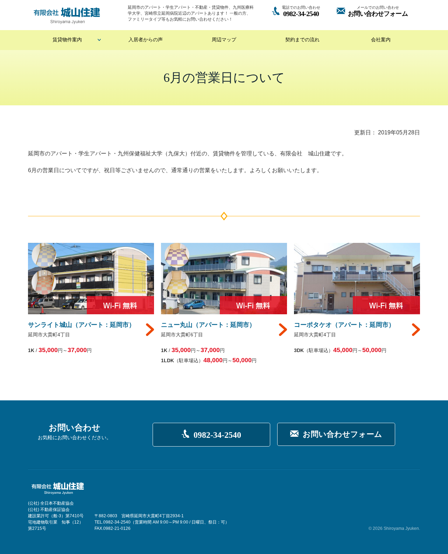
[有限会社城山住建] (67, 15)
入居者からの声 (145, 39)
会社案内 (381, 39)
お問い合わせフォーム (342, 434)
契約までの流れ (302, 39)
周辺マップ (224, 39)
